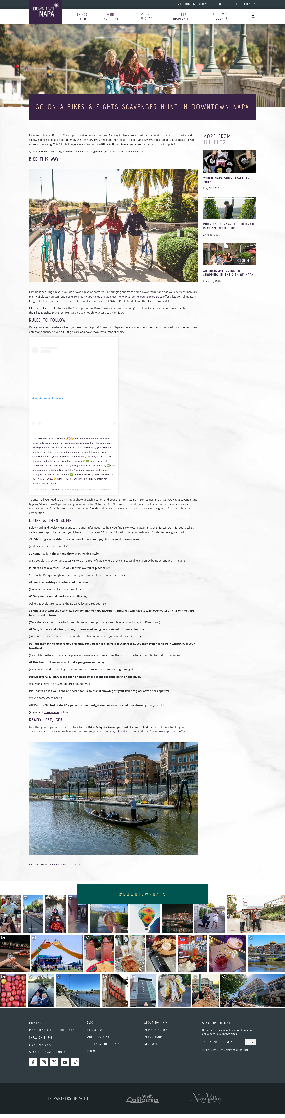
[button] (82, 16)
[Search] (253, 16)
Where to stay (98, 1036)
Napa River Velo (114, 296)
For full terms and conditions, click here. (56, 864)
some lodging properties (147, 296)
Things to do (97, 1029)
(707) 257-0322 (40, 1044)
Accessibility (154, 1044)
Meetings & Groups (193, 4)
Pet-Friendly (246, 4)
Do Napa (55, 489)
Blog (221, 4)
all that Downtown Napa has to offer (162, 731)
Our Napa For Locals (103, 1044)
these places (51, 712)
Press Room (153, 1036)
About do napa (156, 1022)
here (57, 698)
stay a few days (119, 731)
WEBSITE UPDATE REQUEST (48, 1051)
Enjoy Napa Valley (89, 296)
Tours (91, 1051)
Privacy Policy (156, 1029)
